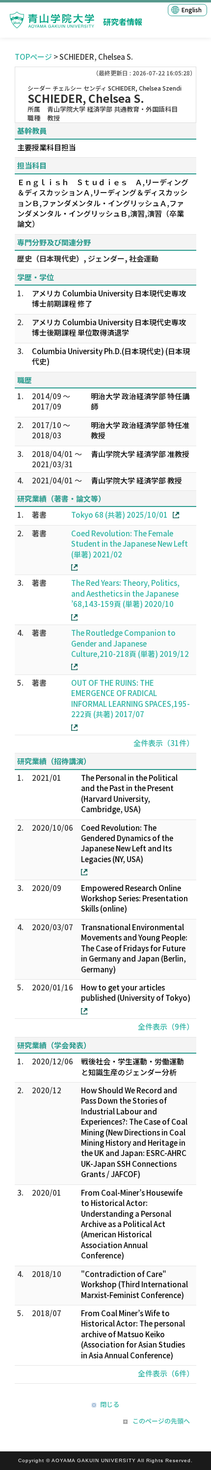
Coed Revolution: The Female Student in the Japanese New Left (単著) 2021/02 (129, 543)
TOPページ (33, 56)
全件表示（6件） (166, 1373)
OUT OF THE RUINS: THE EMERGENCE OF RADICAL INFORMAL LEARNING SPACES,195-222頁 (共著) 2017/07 (130, 698)
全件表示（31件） (163, 743)
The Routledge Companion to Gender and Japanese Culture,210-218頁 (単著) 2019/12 (130, 643)
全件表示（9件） (166, 1026)
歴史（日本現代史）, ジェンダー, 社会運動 (87, 258)
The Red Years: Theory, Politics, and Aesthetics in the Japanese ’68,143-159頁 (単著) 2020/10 (125, 593)
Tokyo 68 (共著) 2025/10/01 (119, 514)
